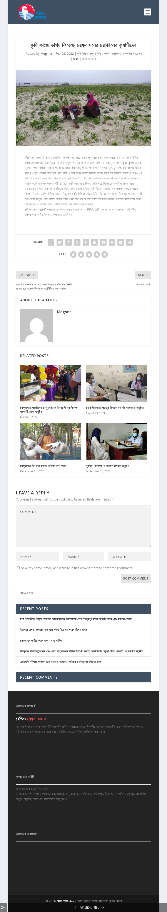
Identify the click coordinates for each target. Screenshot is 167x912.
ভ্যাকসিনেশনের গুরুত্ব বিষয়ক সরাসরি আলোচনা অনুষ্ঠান (115, 408)
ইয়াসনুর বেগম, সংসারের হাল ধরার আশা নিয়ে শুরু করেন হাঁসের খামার (53, 629)
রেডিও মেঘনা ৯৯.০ (65, 901)
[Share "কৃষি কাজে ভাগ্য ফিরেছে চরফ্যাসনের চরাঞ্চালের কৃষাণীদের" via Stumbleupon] (112, 242)
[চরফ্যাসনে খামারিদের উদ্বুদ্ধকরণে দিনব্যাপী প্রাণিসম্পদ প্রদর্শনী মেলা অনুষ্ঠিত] (50, 383)
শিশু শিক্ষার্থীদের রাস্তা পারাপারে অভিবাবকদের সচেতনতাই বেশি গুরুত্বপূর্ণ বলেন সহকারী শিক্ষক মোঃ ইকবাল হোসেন (76, 619)
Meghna (46, 53)
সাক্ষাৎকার (116, 53)
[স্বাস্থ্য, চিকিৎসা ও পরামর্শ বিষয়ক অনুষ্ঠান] (116, 441)
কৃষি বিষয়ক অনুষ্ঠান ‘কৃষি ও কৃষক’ (93, 53)
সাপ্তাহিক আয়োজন (132, 53)
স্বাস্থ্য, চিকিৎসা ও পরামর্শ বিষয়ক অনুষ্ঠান (107, 466)
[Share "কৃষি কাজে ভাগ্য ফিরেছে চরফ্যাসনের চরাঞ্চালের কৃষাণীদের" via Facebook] (51, 242)
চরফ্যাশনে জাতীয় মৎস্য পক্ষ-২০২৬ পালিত (41, 640)
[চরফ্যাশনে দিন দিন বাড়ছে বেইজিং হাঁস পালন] (50, 441)
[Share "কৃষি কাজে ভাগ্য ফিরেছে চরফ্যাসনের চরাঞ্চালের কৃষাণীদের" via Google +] (68, 242)
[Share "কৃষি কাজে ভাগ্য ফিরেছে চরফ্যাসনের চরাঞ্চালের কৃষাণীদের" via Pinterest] (86, 242)
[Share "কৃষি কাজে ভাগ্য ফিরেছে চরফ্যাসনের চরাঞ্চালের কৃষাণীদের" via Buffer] (103, 242)
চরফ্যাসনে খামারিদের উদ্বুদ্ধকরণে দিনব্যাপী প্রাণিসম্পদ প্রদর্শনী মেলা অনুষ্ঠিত (49, 410)
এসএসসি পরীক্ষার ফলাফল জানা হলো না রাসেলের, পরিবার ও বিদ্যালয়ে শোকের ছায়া (60, 662)
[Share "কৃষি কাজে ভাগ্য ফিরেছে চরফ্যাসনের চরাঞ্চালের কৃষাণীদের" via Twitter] (59, 242)
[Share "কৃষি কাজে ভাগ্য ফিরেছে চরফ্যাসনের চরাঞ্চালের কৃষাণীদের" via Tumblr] (77, 242)
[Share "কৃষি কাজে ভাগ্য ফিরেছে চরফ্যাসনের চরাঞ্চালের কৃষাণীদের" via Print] (129, 242)
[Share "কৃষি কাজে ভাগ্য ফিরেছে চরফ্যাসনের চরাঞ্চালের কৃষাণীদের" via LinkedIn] (94, 242)
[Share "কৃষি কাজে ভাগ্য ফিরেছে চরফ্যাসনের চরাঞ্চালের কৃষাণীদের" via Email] (120, 242)
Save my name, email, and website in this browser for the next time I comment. (77, 568)
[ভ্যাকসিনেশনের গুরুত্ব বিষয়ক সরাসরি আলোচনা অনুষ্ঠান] (116, 383)
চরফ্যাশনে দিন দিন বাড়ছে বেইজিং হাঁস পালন (43, 466)
